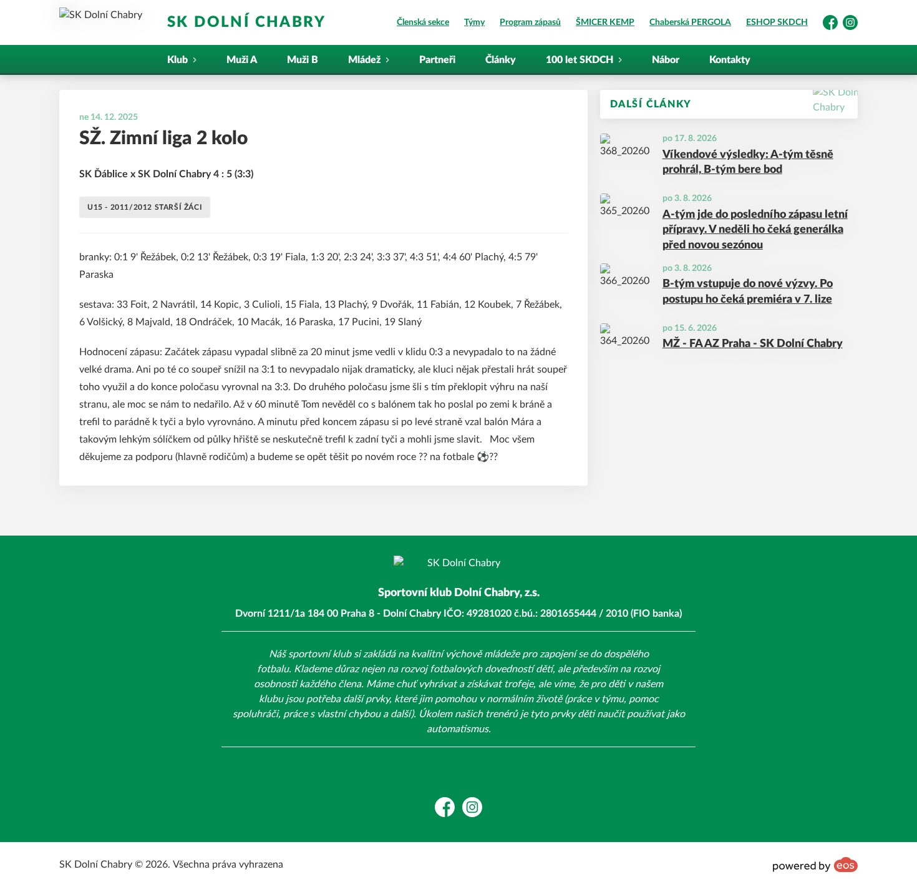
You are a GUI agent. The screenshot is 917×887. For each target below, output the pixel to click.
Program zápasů (530, 22)
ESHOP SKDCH (777, 22)
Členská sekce (423, 22)
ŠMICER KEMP (605, 22)
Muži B (302, 60)
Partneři (437, 60)
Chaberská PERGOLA (690, 22)
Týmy (474, 22)
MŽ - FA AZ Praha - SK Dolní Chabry (752, 344)
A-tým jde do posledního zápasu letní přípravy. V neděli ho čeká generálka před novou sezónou (755, 230)
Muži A (241, 60)
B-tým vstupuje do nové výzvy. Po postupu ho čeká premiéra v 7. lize (747, 291)
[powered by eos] (815, 864)
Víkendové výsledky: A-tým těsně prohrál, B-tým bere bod (747, 162)
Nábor (665, 60)
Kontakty (729, 60)
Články (500, 60)
